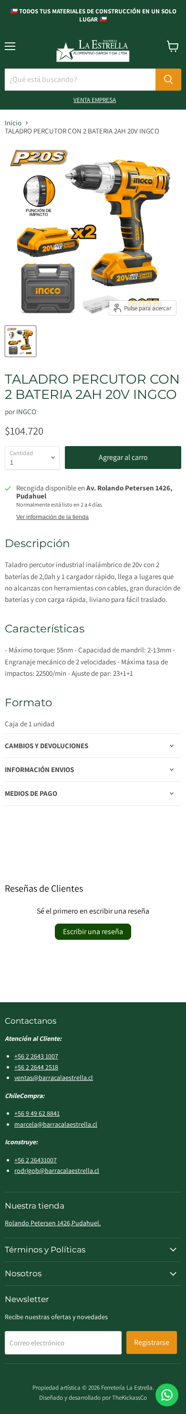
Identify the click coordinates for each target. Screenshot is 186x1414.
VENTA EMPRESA (94, 100)
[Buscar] (168, 80)
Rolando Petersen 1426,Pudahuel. (53, 1223)
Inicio (13, 123)
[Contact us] (166, 1394)
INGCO (26, 411)
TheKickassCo (129, 1398)
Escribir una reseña (93, 931)
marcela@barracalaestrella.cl (55, 1124)
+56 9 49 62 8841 (37, 1113)
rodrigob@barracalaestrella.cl (56, 1170)
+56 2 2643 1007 (36, 1056)
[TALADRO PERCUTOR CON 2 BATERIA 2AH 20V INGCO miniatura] (20, 341)
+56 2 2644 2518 (36, 1067)
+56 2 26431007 (35, 1160)
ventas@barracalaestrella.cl (53, 1077)
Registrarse (151, 1342)
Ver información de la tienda (52, 517)
